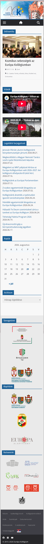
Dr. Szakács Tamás (12, 73)
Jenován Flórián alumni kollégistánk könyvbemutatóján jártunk (19, 151)
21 (28, 269)
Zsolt (18, 69)
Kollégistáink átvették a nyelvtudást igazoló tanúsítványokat (19, 196)
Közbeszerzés (7, 525)
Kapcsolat (31, 525)
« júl (11, 283)
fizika (26, 73)
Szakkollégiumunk (17, 514)
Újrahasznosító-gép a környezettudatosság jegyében (17, 225)
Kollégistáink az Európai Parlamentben (20, 180)
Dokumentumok (26, 519)
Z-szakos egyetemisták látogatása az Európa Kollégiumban (19, 189)
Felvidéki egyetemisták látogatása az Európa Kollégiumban (19, 203)
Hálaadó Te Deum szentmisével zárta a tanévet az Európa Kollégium (20, 211)
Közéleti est (32, 73)
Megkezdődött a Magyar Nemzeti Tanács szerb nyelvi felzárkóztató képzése (21, 158)
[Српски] (19, 531)
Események (13, 519)
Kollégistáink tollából (33, 514)
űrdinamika (8, 76)
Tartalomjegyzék (8, 531)
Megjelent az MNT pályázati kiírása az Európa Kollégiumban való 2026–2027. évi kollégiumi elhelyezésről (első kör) (22, 170)
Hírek (4, 519)
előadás (21, 73)
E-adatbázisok (20, 525)
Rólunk (5, 514)
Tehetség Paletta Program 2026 (17, 216)
